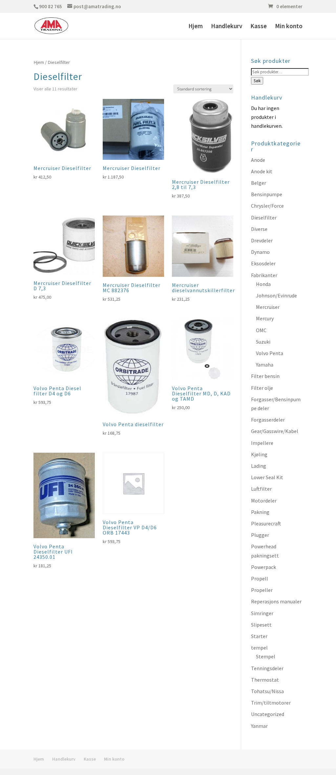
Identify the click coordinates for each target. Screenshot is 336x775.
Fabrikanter (264, 275)
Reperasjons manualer (276, 601)
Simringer (262, 613)
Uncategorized (267, 714)
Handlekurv (226, 27)
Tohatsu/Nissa (267, 691)
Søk (257, 81)
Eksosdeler (263, 263)
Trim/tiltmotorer (271, 702)
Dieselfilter (264, 217)
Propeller (262, 590)
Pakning (260, 512)
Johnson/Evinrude (276, 295)
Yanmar (259, 726)
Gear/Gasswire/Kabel (274, 431)
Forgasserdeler (268, 419)
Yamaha (264, 364)
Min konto (289, 27)
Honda (263, 284)
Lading (258, 466)
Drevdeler (262, 240)
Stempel (265, 656)
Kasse (258, 27)
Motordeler (264, 500)
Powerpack (263, 567)
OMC (261, 330)
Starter (259, 636)
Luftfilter (261, 488)
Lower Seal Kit (267, 477)
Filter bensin (265, 376)
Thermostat (265, 679)
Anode (258, 160)
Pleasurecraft (266, 523)
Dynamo (260, 252)
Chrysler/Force (267, 205)
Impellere (262, 443)
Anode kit (261, 171)
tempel (259, 647)
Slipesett (261, 624)
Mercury (265, 318)
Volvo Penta (269, 353)
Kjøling (259, 454)
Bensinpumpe (266, 194)
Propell (259, 578)
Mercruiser (268, 307)
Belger (258, 183)
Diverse (259, 229)
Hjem (195, 27)
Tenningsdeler (267, 668)
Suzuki (263, 341)
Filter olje (262, 388)
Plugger (260, 535)
